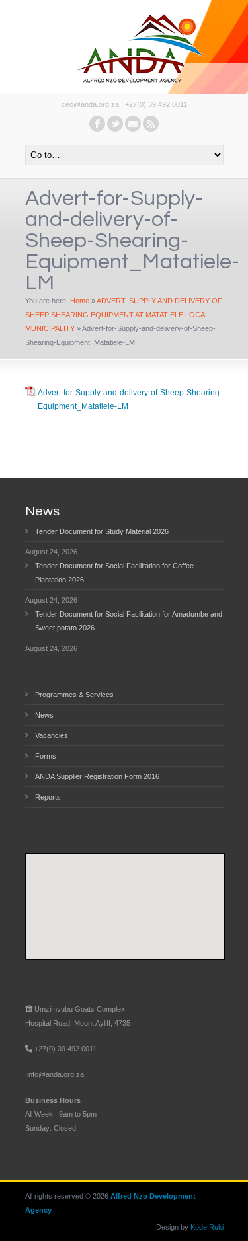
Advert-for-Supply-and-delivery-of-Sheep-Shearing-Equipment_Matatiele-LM (130, 399)
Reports (48, 797)
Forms (45, 756)
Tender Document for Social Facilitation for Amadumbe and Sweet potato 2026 (128, 621)
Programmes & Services (74, 694)
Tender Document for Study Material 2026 (102, 531)
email (133, 124)
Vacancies (51, 735)
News (44, 715)
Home (79, 301)
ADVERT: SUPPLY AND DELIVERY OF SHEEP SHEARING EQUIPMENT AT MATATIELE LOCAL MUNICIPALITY (123, 314)
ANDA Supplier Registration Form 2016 (97, 776)
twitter (115, 124)
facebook (97, 124)
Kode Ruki (207, 1227)
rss (151, 124)
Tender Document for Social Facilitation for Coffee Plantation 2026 (114, 572)
